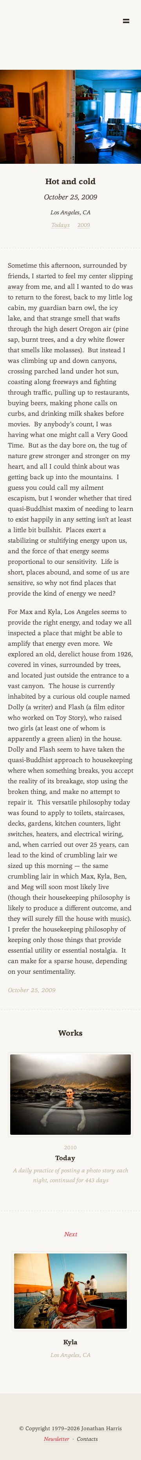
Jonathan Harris (101, 1428)
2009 (84, 224)
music (119, 918)
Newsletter (56, 1438)
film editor (109, 707)
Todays (60, 224)
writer (42, 707)
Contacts (87, 1438)
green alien (63, 738)
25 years (102, 844)
